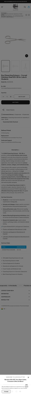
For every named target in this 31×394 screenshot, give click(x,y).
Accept (6, 391)
